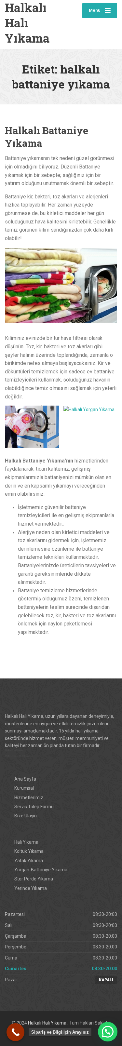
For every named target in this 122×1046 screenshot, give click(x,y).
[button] (107, 1031)
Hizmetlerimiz (28, 797)
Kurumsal (24, 788)
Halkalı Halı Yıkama (47, 1023)
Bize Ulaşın (25, 815)
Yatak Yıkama (28, 860)
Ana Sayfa (25, 779)
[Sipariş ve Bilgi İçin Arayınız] (15, 1032)
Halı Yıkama (26, 842)
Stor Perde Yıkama (33, 878)
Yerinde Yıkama (30, 888)
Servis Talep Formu (34, 806)
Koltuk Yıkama (29, 851)
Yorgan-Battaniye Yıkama (40, 869)
